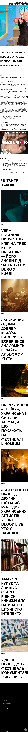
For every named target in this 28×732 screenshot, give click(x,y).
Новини (3, 224)
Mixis (7, 731)
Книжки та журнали (5, 572)
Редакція (6, 705)
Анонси (3, 398)
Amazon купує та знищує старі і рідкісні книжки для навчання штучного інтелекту (13, 596)
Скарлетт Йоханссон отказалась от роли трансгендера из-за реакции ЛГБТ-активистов (15, 164)
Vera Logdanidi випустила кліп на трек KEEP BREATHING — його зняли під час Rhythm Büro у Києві (13, 252)
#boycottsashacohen (12, 117)
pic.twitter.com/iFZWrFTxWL (9, 118)
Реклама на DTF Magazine (11, 707)
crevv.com (7, 730)
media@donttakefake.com (8, 703)
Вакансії (6, 708)
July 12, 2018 (5, 122)
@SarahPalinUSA (13, 116)
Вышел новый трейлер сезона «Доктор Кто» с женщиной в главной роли (13, 161)
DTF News (2, 75)
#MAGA (20, 116)
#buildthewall (5, 117)
